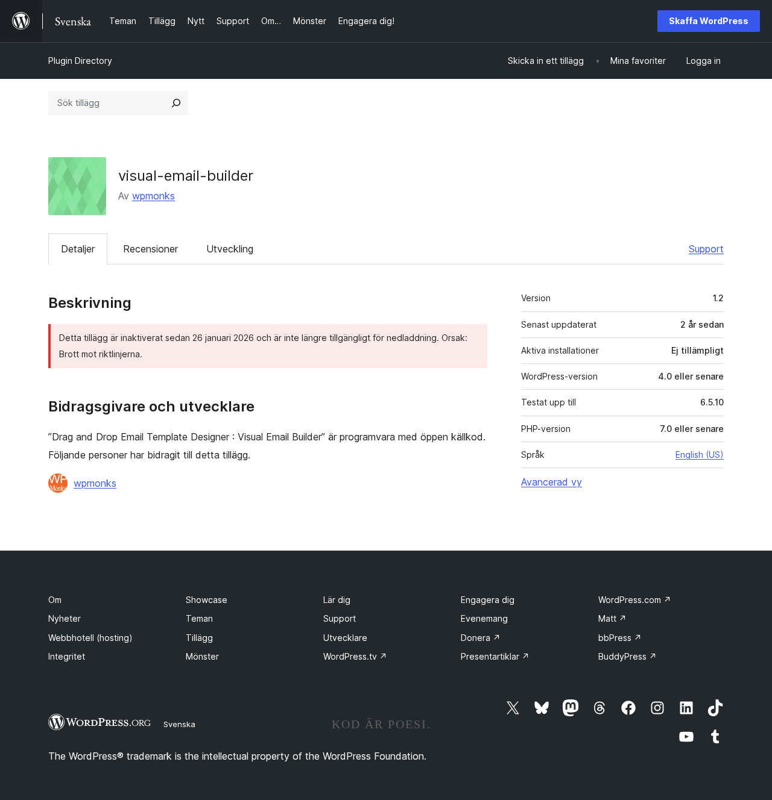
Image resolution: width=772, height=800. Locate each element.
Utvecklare (345, 638)
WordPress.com (634, 600)
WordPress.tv (355, 656)
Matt (612, 618)
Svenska (179, 724)
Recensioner (150, 249)
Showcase (206, 600)
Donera (481, 638)
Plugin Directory (80, 60)
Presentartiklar (495, 656)
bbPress (620, 638)
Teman (199, 618)
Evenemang (484, 618)
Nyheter (64, 618)
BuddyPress (627, 656)
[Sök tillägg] (176, 103)
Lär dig (336, 600)
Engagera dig (487, 600)
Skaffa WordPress (708, 21)
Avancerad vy (551, 482)
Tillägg (199, 638)
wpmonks (153, 196)
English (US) (700, 454)
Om (55, 600)
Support (706, 249)
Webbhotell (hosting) (90, 638)
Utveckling (229, 249)
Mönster (202, 656)
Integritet (66, 656)
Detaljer (78, 249)
